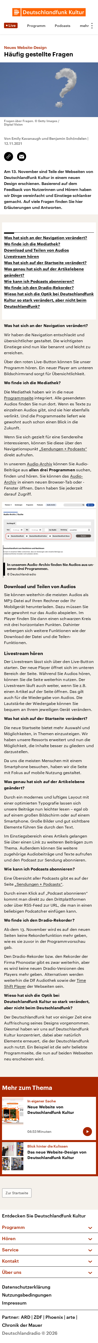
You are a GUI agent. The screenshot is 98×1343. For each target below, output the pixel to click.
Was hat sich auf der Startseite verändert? (45, 263)
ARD (27, 1317)
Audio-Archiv (39, 463)
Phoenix (55, 1317)
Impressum (14, 1303)
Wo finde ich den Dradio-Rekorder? (39, 288)
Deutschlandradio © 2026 (30, 1333)
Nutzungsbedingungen (27, 1295)
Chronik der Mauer (22, 1325)
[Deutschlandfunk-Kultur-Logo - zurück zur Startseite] (49, 12)
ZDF (39, 1317)
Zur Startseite (17, 1193)
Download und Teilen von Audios (36, 250)
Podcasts (62, 25)
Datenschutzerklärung (26, 1287)
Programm (36, 25)
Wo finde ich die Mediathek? (32, 244)
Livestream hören (21, 257)
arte (71, 1317)
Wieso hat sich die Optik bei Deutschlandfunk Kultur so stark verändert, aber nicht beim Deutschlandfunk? (49, 300)
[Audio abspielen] (87, 1131)
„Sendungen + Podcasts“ (63, 448)
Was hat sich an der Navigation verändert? (45, 238)
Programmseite (18, 397)
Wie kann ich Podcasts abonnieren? (39, 282)
